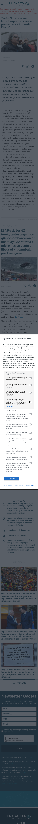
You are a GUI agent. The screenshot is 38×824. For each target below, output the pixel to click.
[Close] (34, 338)
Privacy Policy (30, 485)
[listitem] (19, 373)
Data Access (19, 485)
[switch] (30, 378)
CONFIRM (11, 478)
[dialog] (19, 412)
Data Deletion (8, 485)
